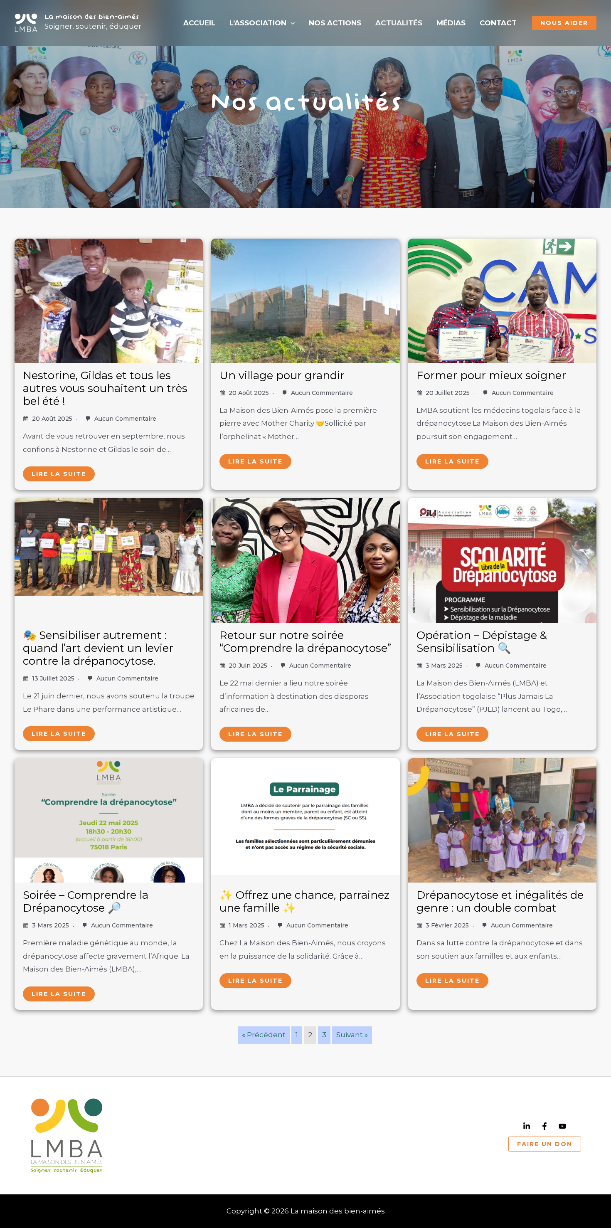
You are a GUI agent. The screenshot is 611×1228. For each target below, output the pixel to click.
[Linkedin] (526, 1126)
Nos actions (335, 23)
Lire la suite (59, 474)
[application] (290, 22)
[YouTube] (562, 1126)
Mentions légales (376, 1151)
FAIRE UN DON (544, 1144)
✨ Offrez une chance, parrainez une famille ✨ (304, 901)
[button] (564, 23)
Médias (451, 23)
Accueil (199, 23)
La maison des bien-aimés (91, 17)
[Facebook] (544, 1126)
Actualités (398, 23)
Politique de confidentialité (289, 1151)
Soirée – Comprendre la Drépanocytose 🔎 (85, 901)
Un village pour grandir (282, 375)
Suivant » (352, 1035)
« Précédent (264, 1035)
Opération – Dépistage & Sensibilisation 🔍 (481, 642)
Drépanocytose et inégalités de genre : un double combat (500, 901)
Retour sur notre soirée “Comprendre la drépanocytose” (305, 642)
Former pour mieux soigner (491, 375)
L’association (257, 23)
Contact (498, 23)
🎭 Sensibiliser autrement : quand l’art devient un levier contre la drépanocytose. (98, 648)
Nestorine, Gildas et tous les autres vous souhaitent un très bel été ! (105, 388)
